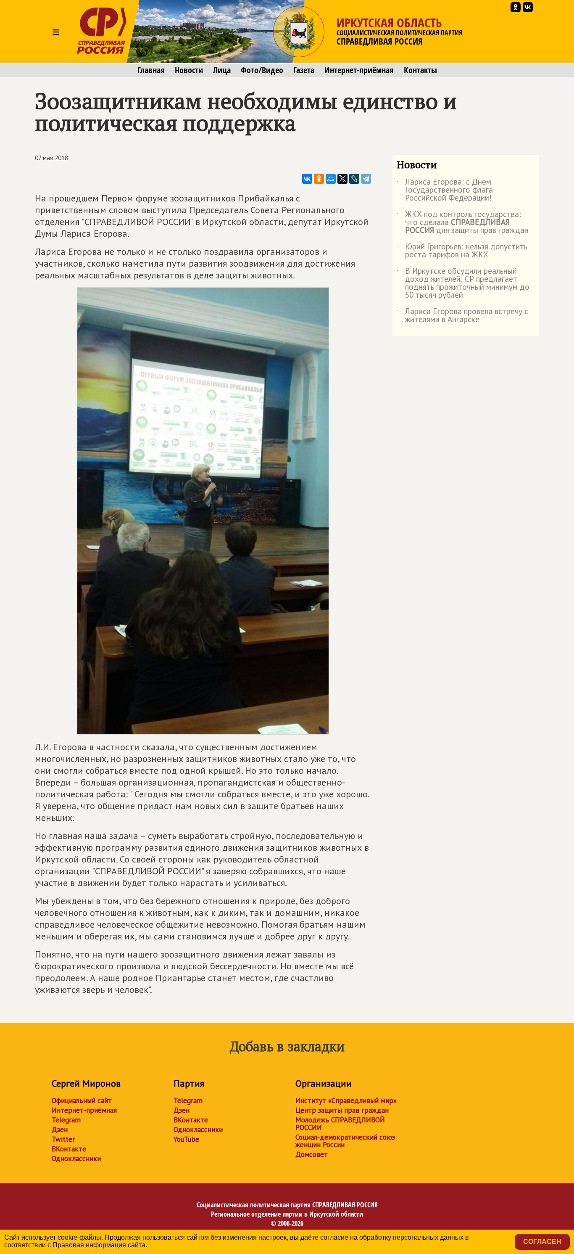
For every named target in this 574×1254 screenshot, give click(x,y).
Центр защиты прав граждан (342, 1110)
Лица (222, 70)
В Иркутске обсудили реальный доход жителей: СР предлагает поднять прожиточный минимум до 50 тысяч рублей (463, 283)
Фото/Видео (262, 70)
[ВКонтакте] (307, 179)
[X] (342, 179)
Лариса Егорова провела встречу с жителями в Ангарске (462, 315)
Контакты (420, 70)
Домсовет (311, 1154)
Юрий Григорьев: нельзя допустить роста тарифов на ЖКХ (462, 251)
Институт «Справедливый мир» (346, 1100)
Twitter (63, 1139)
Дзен (60, 1129)
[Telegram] (366, 179)
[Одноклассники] (319, 179)
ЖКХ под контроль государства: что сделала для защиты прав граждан (463, 222)
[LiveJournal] (354, 179)
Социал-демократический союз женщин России (345, 1140)
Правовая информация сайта (99, 1245)
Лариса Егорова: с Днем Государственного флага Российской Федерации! (445, 190)
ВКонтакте (69, 1149)
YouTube (186, 1139)
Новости (189, 70)
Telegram (66, 1120)
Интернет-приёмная (359, 70)
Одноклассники (76, 1158)
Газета (303, 70)
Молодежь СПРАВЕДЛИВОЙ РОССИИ (340, 1123)
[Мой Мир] (331, 179)
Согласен (542, 1241)
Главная (151, 70)
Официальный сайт (82, 1100)
